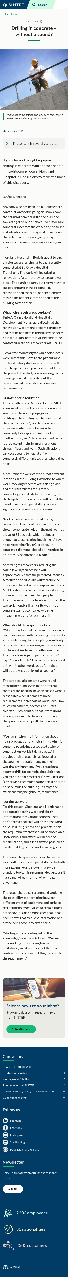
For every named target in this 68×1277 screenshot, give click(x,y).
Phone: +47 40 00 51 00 (17, 1067)
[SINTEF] (13, 4)
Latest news (11, 13)
